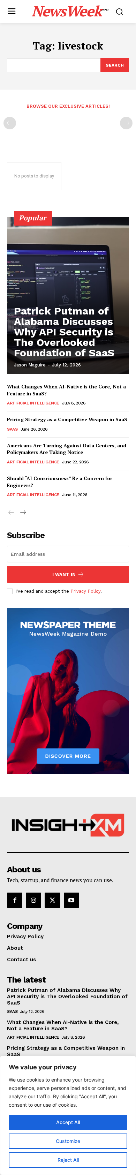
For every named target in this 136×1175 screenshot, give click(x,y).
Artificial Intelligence (33, 403)
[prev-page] (9, 123)
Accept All (68, 1122)
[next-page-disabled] (126, 123)
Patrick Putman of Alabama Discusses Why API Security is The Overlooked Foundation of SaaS (64, 332)
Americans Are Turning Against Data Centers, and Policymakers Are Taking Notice (66, 449)
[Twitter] (52, 900)
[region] (68, 1115)
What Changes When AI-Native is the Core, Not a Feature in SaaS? (63, 1025)
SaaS (12, 429)
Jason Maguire (30, 364)
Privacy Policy (85, 591)
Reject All (68, 1160)
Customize (68, 1141)
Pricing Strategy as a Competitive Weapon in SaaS (67, 419)
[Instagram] (33, 900)
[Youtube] (71, 900)
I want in (64, 574)
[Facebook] (14, 900)
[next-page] (22, 512)
